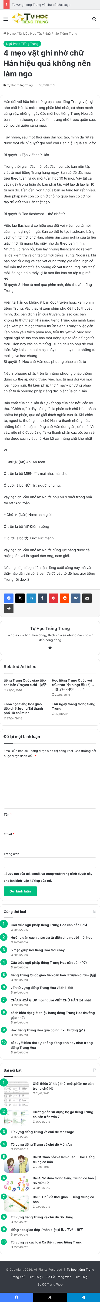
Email (9, 834)
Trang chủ (18, 1277)
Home (11, 33)
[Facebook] (8, 598)
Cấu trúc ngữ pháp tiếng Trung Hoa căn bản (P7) (49, 962)
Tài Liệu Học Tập (30, 33)
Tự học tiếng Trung (80, 1269)
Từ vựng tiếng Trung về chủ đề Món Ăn (41, 1144)
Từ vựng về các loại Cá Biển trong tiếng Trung (46, 1242)
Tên (8, 814)
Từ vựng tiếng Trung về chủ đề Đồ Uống (42, 1217)
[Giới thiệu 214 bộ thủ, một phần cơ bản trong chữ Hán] (16, 1093)
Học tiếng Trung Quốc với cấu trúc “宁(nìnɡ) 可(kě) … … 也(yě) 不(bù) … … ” (73, 684)
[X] (20, 598)
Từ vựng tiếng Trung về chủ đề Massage (41, 5)
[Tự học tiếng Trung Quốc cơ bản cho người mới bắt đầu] (30, 18)
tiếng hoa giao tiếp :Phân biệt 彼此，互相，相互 (47, 1230)
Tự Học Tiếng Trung (20, 85)
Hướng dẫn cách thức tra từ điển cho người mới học (51, 937)
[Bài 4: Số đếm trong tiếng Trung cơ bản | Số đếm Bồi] (16, 1184)
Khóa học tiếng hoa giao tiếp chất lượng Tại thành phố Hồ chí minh (23, 708)
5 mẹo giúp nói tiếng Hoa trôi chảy (38, 950)
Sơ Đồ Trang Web (59, 1277)
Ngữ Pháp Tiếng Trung (61, 33)
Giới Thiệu (36, 1277)
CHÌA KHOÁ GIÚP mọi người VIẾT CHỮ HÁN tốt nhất (51, 1000)
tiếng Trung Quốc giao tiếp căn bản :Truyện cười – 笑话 (53, 975)
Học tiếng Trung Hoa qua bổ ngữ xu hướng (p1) (48, 1030)
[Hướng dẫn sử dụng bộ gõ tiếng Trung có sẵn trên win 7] (16, 1118)
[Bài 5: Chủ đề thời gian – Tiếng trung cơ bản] (16, 1203)
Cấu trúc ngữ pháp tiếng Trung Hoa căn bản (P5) (49, 925)
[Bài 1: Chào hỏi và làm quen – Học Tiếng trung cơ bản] (16, 1164)
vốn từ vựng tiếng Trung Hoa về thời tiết (42, 988)
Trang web (11, 854)
